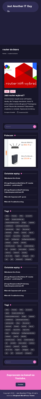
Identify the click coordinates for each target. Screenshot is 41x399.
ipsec (7, 239)
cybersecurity (9, 229)
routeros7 (16, 252)
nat (6, 249)
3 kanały (14, 216)
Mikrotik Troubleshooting (14, 202)
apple (7, 219)
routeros (31, 249)
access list (29, 216)
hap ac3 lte (16, 236)
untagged (25, 256)
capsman (31, 222)
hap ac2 (8, 236)
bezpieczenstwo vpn (18, 219)
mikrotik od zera (10, 246)
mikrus (19, 246)
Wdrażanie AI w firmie (12, 178)
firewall (16, 232)
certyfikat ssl (9, 226)
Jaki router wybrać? (14, 95)
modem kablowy (28, 246)
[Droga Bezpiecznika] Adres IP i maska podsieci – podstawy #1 (18, 184)
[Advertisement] (20, 29)
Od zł (26, 145)
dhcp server (26, 229)
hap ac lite (26, 236)
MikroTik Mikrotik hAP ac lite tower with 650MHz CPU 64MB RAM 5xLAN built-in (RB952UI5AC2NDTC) (27, 156)
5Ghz (21, 216)
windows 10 (19, 259)
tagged (17, 256)
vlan (32, 256)
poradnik (13, 249)
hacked (24, 232)
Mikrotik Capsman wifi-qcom (15, 197)
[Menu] (8, 11)
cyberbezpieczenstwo (22, 226)
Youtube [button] (20, 384)
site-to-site (9, 256)
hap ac (31, 232)
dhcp (18, 229)
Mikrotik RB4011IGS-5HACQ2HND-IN (27, 142)
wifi (12, 91)
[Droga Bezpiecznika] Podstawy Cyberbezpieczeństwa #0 (16, 191)
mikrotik (23, 242)
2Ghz (7, 216)
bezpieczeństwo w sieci (12, 222)
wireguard (28, 259)
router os (8, 252)
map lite (16, 242)
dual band (8, 232)
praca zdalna (22, 249)
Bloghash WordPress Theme (23, 395)
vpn (7, 91)
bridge (24, 222)
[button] (34, 126)
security (24, 252)
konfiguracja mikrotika (28, 239)
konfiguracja (15, 239)
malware (8, 242)
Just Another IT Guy (19, 6)
